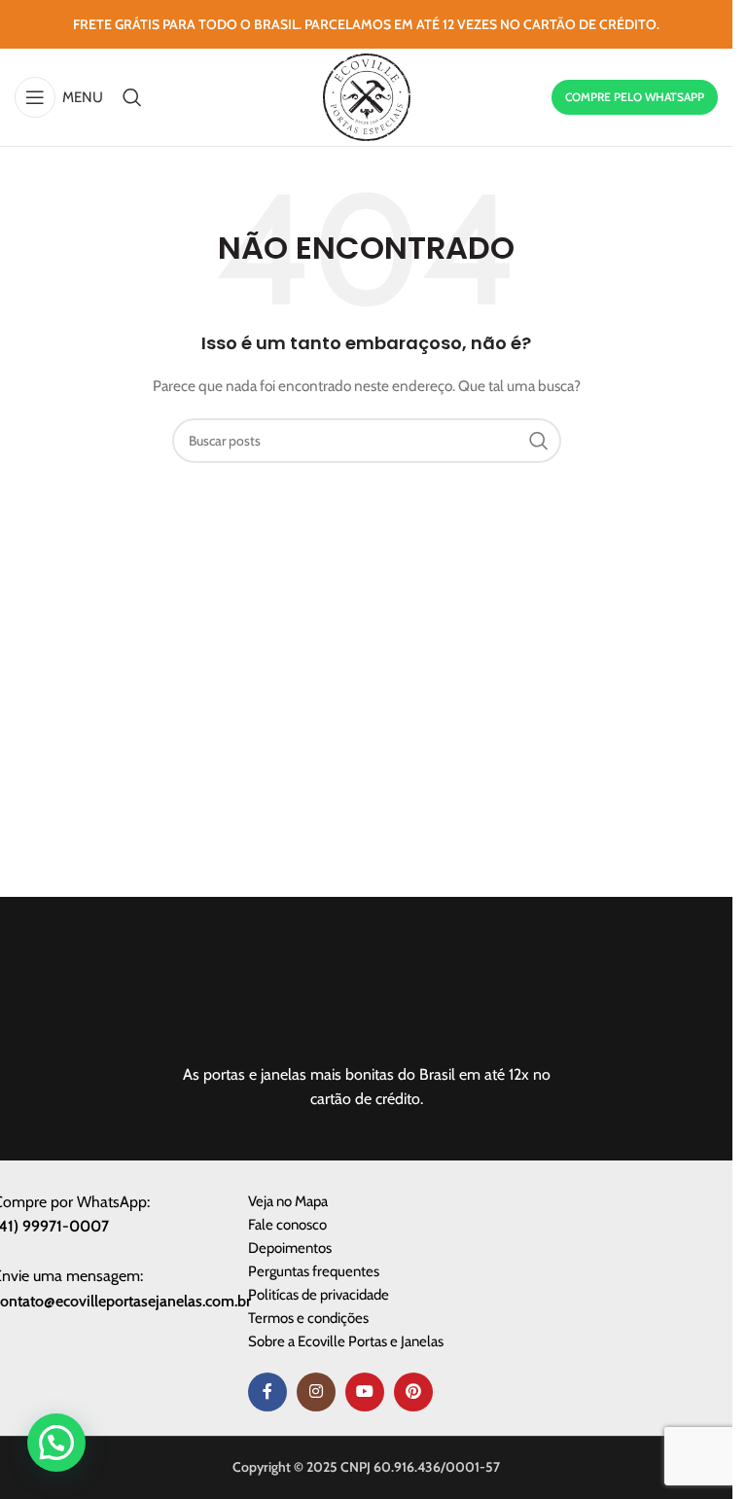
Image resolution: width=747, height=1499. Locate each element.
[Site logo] (366, 95)
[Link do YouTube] (364, 1392)
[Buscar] (132, 97)
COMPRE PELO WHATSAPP (634, 96)
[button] (56, 1442)
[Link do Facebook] (267, 1392)
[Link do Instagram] (316, 1392)
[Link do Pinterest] (413, 1392)
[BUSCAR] (538, 440)
